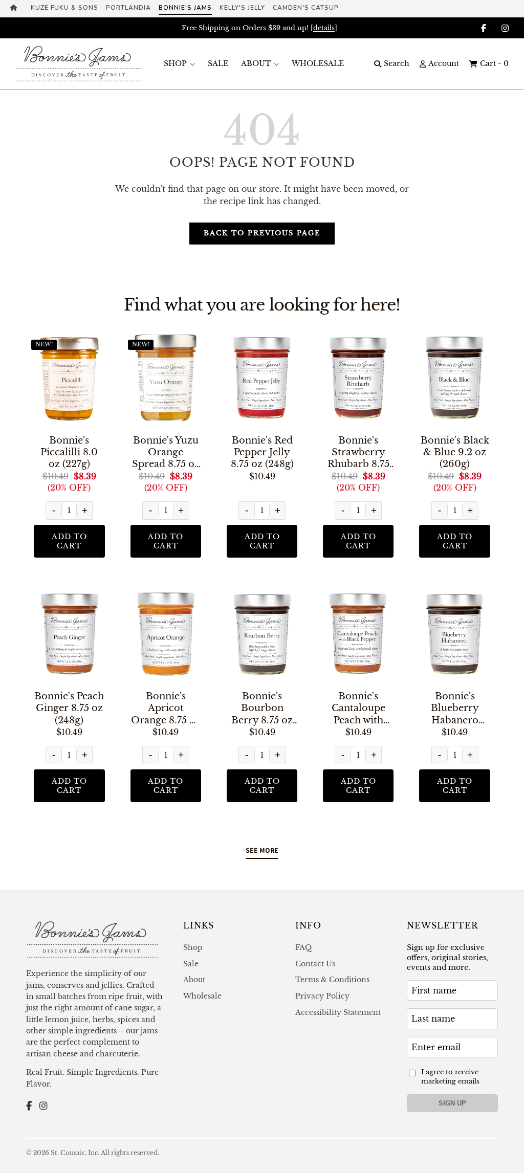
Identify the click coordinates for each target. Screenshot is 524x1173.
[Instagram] (43, 1106)
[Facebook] (29, 1106)
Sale (218, 63)
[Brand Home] (16, 9)
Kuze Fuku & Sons (64, 8)
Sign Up (452, 1103)
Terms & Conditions (332, 979)
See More (262, 850)
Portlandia (128, 8)
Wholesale (318, 63)
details (324, 28)
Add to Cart (69, 541)
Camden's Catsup (306, 8)
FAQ (303, 947)
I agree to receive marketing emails (450, 1077)
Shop (175, 63)
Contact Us (315, 963)
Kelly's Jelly (242, 8)
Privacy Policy (322, 996)
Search (396, 63)
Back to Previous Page (262, 233)
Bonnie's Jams (185, 8)
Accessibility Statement (338, 1012)
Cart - (494, 63)
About (256, 63)
